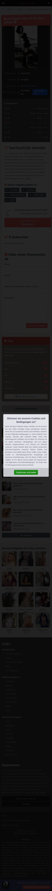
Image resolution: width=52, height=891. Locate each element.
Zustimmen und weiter (26, 472)
